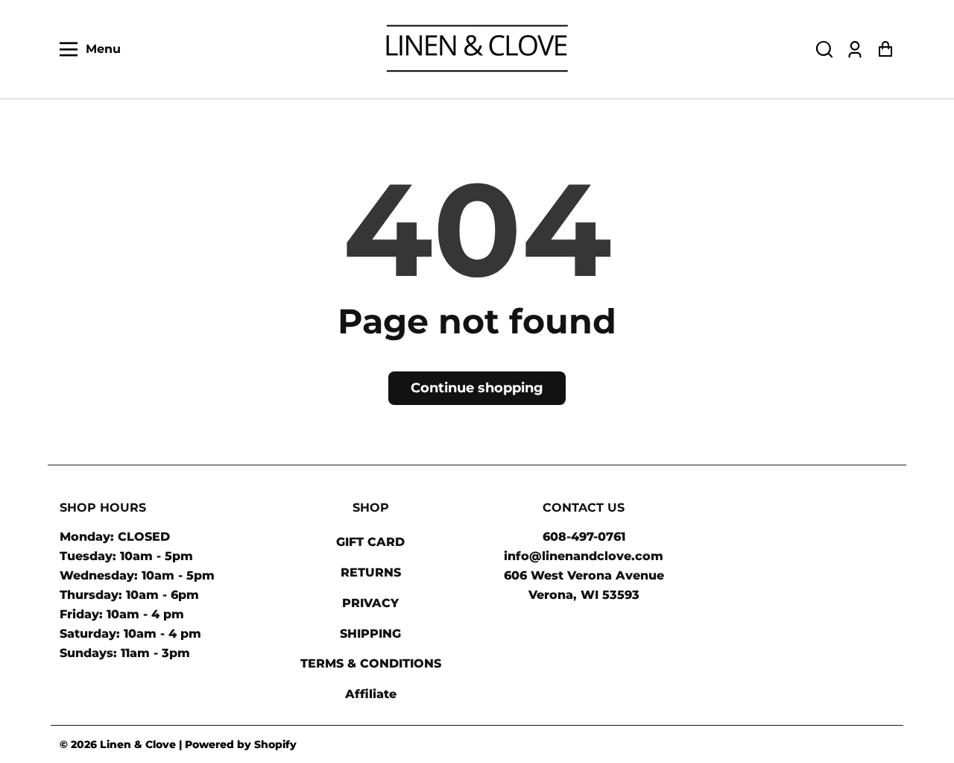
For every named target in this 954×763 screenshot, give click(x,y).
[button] (824, 49)
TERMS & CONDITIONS (370, 663)
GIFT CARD (370, 542)
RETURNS (371, 572)
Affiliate (371, 694)
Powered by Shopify (241, 744)
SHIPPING (370, 634)
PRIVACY (370, 603)
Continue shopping (477, 388)
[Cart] (885, 49)
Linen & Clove (138, 744)
